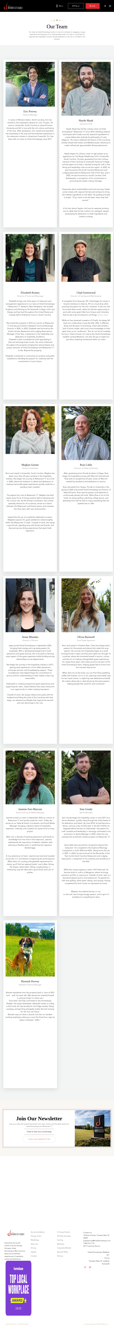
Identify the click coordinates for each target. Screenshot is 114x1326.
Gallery (33, 1252)
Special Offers (62, 1252)
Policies (60, 1256)
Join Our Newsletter (39, 1139)
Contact (34, 1256)
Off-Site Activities (64, 1236)
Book (93, 6)
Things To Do (36, 1236)
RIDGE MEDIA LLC (102, 1324)
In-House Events (63, 1232)
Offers (76, 6)
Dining (33, 1248)
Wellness (60, 1244)
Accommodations (38, 1232)
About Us (34, 1244)
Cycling (60, 1240)
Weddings (35, 1240)
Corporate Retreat (64, 1248)
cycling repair (102, 315)
